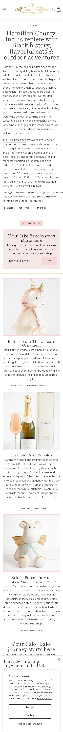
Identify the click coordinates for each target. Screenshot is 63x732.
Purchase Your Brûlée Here (32, 631)
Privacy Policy (44, 698)
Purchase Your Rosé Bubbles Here (31, 508)
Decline (30, 715)
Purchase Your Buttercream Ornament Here (31, 386)
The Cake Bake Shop (14, 140)
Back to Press (33, 223)
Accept (30, 707)
